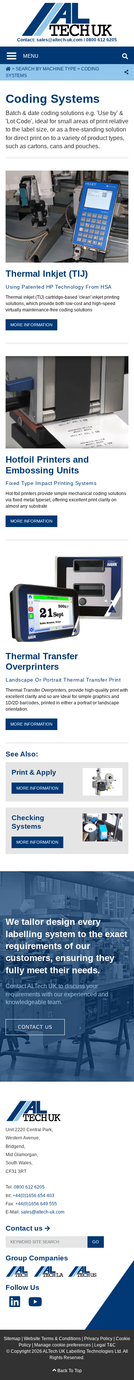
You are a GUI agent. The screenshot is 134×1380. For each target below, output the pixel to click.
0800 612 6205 (101, 39)
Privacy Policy (98, 1338)
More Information (37, 788)
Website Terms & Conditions (52, 1338)
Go (95, 1242)
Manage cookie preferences (62, 1345)
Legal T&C (105, 1345)
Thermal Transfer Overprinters (42, 661)
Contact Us (35, 1027)
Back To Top (69, 1370)
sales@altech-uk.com (59, 39)
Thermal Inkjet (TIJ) (47, 274)
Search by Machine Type (46, 69)
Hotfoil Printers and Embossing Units (47, 464)
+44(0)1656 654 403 (33, 1195)
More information (31, 325)
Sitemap (12, 1338)
